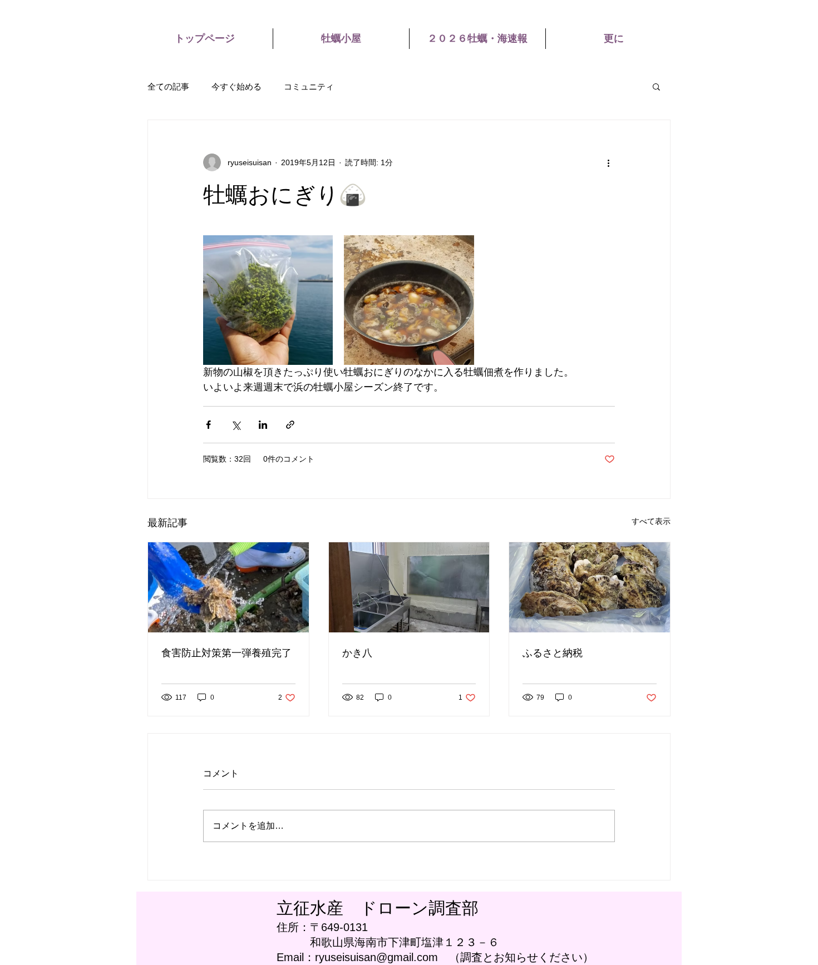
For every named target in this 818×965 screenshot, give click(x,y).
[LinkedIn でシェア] (263, 424)
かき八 (357, 653)
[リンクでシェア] (290, 424)
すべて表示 (651, 521)
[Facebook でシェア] (208, 424)
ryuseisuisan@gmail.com (376, 957)
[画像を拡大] (268, 300)
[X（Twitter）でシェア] (235, 424)
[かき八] (409, 587)
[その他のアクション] (608, 162)
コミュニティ (309, 86)
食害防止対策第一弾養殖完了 (226, 653)
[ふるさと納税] (589, 587)
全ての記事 (168, 86)
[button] (656, 86)
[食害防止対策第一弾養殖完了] (228, 587)
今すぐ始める (236, 86)
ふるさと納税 (553, 653)
